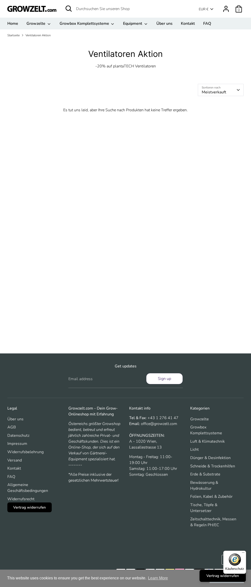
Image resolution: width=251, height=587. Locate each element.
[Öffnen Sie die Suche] (69, 8)
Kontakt (188, 23)
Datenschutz (18, 435)
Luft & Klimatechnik (207, 441)
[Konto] (226, 9)
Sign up (164, 378)
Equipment (133, 23)
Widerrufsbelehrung (25, 452)
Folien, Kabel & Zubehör (211, 496)
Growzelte (36, 23)
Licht (194, 449)
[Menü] (243, 554)
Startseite (13, 35)
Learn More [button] (158, 578)
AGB (11, 427)
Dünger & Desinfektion (210, 458)
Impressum (17, 443)
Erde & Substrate (205, 474)
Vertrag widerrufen (29, 507)
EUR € (203, 9)
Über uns (164, 23)
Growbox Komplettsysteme (85, 23)
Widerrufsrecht (21, 499)
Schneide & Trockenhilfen (212, 466)
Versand (14, 460)
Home (12, 23)
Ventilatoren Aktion (38, 35)
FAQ (207, 23)
